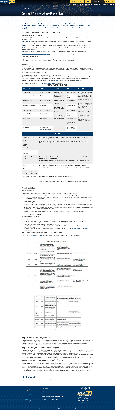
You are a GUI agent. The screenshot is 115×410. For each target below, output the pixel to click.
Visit (81, 1)
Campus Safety (44, 388)
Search (107, 1)
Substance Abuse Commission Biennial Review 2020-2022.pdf (37, 380)
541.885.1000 (88, 400)
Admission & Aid (97, 4)
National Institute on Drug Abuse (35, 235)
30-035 (23, 51)
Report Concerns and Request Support (49, 399)
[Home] (84, 393)
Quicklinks (96, 1)
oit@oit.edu (80, 402)
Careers (42, 391)
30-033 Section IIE (26, 63)
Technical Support (38, 408)
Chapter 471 (80, 80)
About (70, 4)
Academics (75, 4)
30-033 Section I (25, 45)
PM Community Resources (64, 344)
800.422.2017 (81, 400)
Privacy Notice (45, 408)
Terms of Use (52, 408)
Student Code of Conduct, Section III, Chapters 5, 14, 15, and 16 (36, 54)
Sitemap (31, 408)
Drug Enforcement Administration (50, 83)
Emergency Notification (45, 394)
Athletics (112, 4)
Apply (73, 1)
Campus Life (105, 4)
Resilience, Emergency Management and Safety (51, 396)
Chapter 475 (56, 80)
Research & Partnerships (86, 4)
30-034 (23, 47)
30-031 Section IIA (26, 41)
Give (88, 1)
